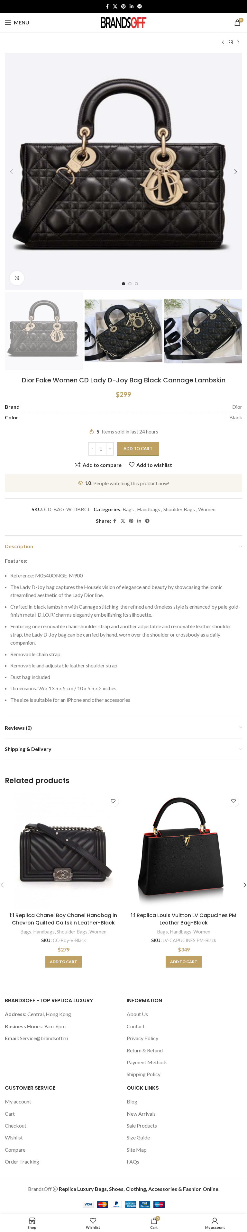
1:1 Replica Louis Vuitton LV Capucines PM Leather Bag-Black (183, 919)
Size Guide (138, 1137)
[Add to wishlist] (113, 801)
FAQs (133, 1161)
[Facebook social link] (107, 6)
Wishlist (14, 1137)
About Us (137, 1014)
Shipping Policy (143, 1074)
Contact (136, 1026)
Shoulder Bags (179, 509)
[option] (123, 283)
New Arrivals (141, 1114)
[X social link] (115, 6)
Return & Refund (145, 1050)
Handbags (148, 509)
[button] (11, 171)
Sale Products (142, 1125)
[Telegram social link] (139, 6)
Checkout (15, 1125)
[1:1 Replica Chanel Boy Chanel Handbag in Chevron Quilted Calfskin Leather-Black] (63, 850)
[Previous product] (223, 43)
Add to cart (138, 448)
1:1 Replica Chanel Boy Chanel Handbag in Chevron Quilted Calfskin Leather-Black (63, 919)
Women (206, 509)
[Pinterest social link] (123, 6)
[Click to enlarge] (17, 278)
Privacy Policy (142, 1038)
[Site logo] (123, 22)
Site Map (137, 1150)
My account (18, 1101)
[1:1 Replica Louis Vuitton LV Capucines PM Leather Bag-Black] (183, 850)
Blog (132, 1101)
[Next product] (238, 43)
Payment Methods (147, 1062)
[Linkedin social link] (131, 6)
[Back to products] (230, 43)
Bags (128, 509)
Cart (10, 1114)
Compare (15, 1150)
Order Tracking (22, 1161)
